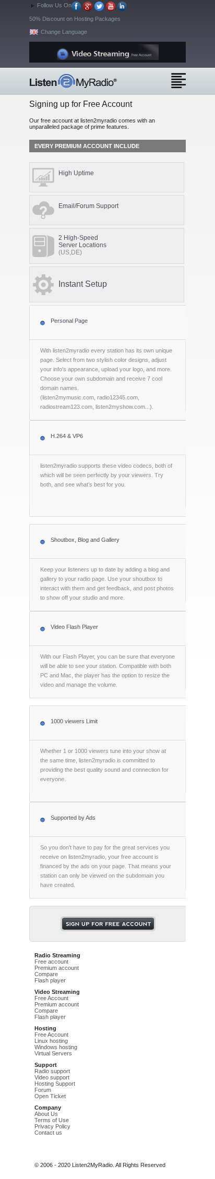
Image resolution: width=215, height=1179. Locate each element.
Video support (51, 1077)
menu (178, 80)
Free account (51, 961)
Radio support (52, 1071)
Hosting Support (54, 1083)
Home (91, 81)
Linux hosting (51, 1041)
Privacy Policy (52, 1126)
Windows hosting (55, 1047)
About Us (46, 1114)
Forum (42, 1090)
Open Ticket (50, 1096)
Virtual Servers (53, 1053)
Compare (46, 974)
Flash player (50, 980)
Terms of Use (51, 1120)
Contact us (48, 1132)
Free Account (51, 998)
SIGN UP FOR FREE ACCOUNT (108, 923)
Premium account (56, 968)
